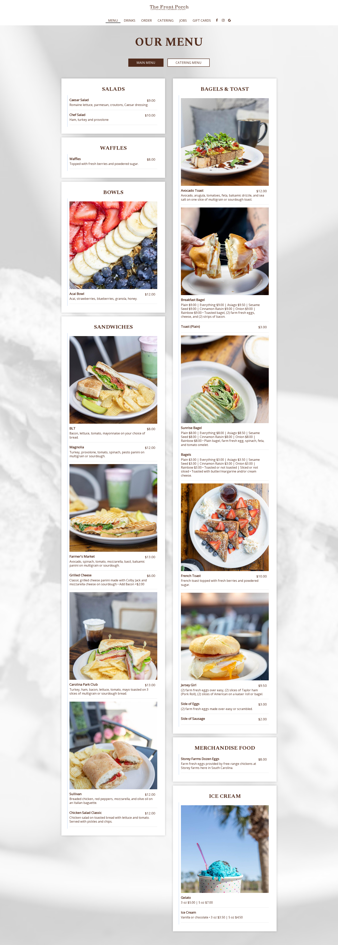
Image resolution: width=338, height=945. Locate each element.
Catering (165, 20)
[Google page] (229, 20)
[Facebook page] (217, 20)
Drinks (129, 20)
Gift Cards (202, 20)
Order (146, 20)
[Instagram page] (223, 20)
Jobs (183, 20)
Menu (113, 20)
